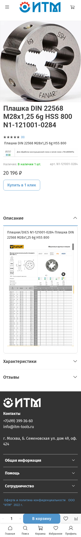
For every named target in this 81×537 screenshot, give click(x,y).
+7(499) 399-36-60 (18, 421)
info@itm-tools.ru (18, 427)
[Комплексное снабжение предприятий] (67, 500)
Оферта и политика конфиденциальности (35, 500)
